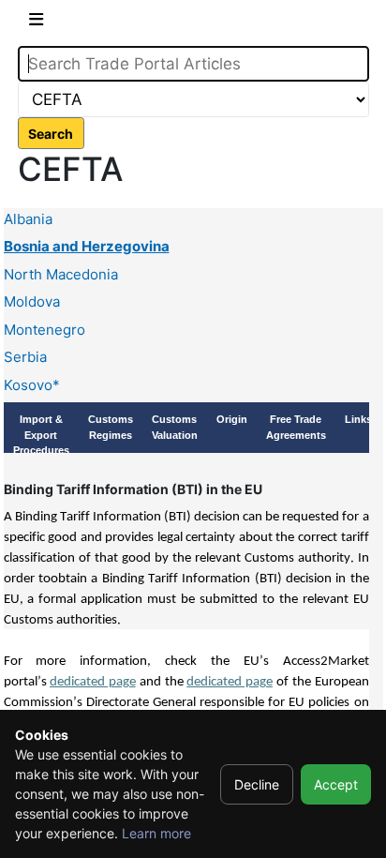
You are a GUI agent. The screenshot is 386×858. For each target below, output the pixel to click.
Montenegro (44, 330)
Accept (336, 784)
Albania (28, 219)
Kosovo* (32, 385)
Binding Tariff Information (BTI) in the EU (133, 489)
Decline (256, 784)
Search (50, 134)
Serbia (25, 357)
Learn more (156, 833)
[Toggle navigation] (36, 23)
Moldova (32, 301)
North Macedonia (61, 274)
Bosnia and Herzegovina (87, 246)
